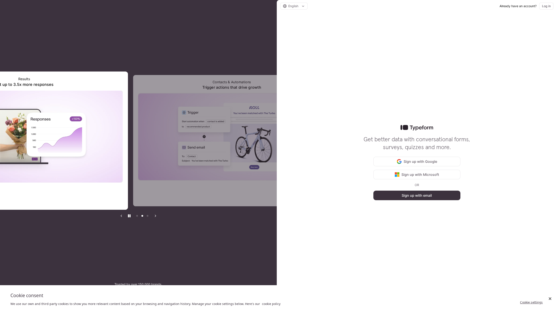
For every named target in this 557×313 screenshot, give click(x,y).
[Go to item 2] (142, 215)
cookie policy (271, 304)
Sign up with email (417, 195)
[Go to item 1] (137, 215)
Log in (546, 6)
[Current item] (147, 215)
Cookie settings (531, 302)
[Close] (550, 298)
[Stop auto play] (129, 215)
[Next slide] (155, 215)
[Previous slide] (121, 215)
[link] (416, 128)
